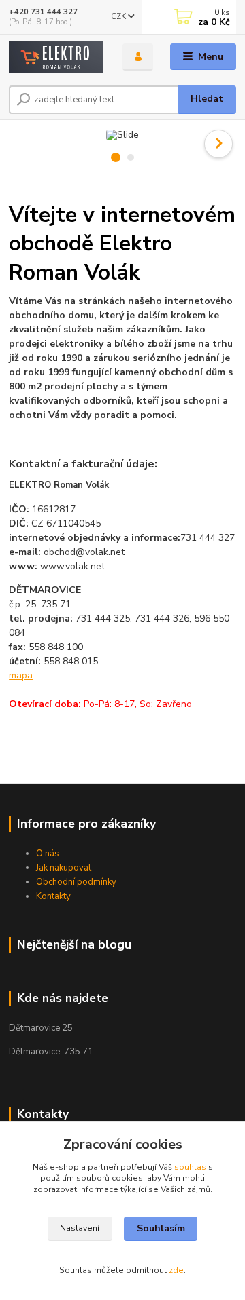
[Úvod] (56, 57)
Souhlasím (161, 1228)
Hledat (207, 98)
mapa (21, 675)
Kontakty (53, 896)
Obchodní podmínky (76, 882)
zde (176, 1270)
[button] (218, 144)
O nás (47, 853)
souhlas (190, 1167)
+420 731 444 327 (43, 12)
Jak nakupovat (63, 868)
